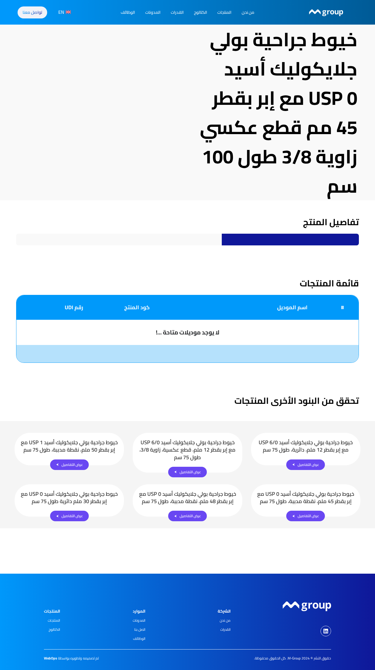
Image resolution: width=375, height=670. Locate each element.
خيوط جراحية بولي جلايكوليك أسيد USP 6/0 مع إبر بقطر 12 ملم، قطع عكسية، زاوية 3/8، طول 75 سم (187, 449)
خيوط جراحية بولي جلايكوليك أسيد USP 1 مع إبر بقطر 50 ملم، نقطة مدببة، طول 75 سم (69, 445)
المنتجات (224, 12)
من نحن (248, 12)
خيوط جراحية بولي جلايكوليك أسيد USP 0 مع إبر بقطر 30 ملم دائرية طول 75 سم (69, 497)
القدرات (177, 12)
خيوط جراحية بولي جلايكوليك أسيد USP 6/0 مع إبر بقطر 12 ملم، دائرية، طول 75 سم (306, 445)
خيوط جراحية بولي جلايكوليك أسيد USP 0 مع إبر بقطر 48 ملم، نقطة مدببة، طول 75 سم (187, 497)
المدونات (153, 12)
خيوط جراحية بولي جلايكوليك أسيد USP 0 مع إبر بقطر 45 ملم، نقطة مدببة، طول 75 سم (305, 497)
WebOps (50, 658)
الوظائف (128, 12)
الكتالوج (200, 12)
